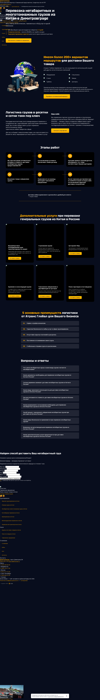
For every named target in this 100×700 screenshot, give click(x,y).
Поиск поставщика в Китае (8, 534)
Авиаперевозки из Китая (8, 516)
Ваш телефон (3, 476)
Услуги (3, 33)
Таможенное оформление (8, 538)
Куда (1, 472)
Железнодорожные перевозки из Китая (12, 520)
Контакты (4, 45)
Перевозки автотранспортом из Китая (11, 524)
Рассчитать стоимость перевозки (10, 478)
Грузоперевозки (6, 29)
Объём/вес (3, 469)
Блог (3, 41)
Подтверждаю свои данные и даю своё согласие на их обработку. (16, 480)
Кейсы (3, 37)
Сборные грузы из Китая (8, 505)
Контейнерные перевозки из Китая (10, 513)
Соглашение (24, 580)
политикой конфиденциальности (56, 696)
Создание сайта (4, 583)
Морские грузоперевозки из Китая (10, 501)
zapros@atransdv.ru (5, 4)
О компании (5, 25)
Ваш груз (2, 467)
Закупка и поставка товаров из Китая (11, 530)
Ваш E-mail (3, 474)
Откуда (2, 471)
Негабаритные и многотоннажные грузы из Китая (14, 509)
